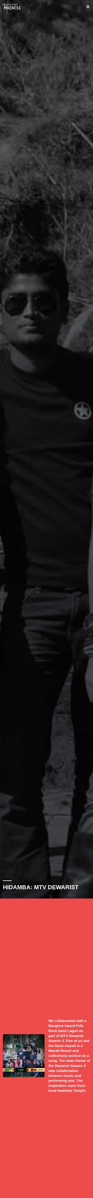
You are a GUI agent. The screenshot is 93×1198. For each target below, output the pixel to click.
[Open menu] (88, 6)
